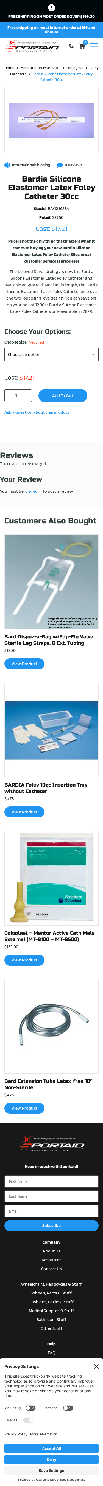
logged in (33, 491)
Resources (51, 1259)
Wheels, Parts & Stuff (51, 1293)
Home (9, 67)
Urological (74, 67)
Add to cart (63, 395)
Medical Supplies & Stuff (40, 67)
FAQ (51, 1352)
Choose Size (24, 342)
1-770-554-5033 (72, 46)
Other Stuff (51, 1328)
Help (51, 1343)
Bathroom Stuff (51, 1319)
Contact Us (51, 1268)
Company (51, 1242)
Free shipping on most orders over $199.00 (51, 16)
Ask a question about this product (36, 412)
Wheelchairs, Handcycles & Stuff (51, 1284)
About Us (51, 1251)
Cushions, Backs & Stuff (51, 1301)
